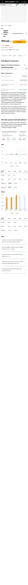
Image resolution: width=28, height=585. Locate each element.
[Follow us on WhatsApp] (23, 5)
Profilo (10, 55)
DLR (6, 25)
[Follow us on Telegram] (27, 5)
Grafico (14, 55)
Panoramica (4, 55)
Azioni (2, 25)
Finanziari (20, 55)
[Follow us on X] (20, 5)
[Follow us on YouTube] (25, 5)
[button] (2, 1)
